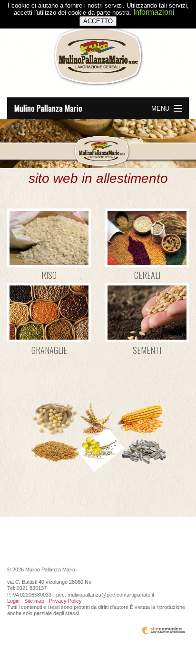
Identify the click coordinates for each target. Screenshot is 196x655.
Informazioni (154, 12)
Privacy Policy (65, 601)
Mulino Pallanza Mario (48, 108)
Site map (34, 601)
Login (13, 601)
